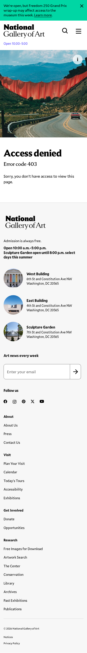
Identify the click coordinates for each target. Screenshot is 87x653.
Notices (8, 637)
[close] (81, 6)
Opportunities (14, 527)
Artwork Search (15, 557)
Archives (10, 591)
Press (8, 433)
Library (9, 583)
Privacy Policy (12, 643)
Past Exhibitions (15, 600)
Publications (13, 609)
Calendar (10, 472)
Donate (9, 519)
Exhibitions (12, 498)
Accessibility (13, 489)
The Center (12, 566)
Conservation (13, 574)
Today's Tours (14, 480)
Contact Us (12, 442)
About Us (11, 425)
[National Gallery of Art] (43, 221)
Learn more (43, 15)
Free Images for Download (23, 548)
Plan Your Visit (14, 463)
